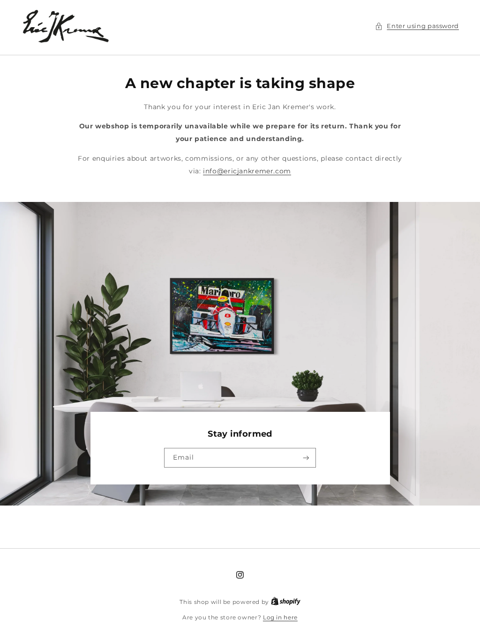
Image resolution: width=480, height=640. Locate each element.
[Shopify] (285, 602)
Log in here (280, 617)
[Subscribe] (306, 458)
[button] (417, 26)
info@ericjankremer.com (247, 171)
